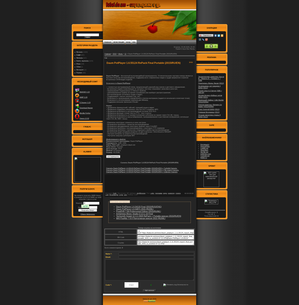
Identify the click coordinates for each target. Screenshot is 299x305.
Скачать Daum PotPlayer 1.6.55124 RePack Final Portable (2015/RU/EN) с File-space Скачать (142, 170)
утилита (178, 193)
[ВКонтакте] (215, 36)
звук (125, 195)
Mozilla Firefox (85, 113)
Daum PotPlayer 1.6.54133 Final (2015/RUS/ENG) (138, 207)
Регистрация (118, 42)
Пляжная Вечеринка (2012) (209, 112)
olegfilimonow (141, 193)
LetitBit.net (204, 148)
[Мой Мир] (200, 40)
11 (125, 54)
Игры (78, 64)
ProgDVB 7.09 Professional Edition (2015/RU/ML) (138, 211)
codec (152, 193)
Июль (120, 54)
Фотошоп (79, 70)
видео (165, 193)
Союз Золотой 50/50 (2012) (209, 109)
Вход (128, 42)
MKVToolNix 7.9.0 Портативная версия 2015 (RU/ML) (140, 218)
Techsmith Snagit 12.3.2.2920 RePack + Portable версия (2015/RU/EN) (148, 216)
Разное (79, 73)
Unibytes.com (205, 154)
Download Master (86, 108)
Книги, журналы (82, 61)
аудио (121, 195)
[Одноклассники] (222, 36)
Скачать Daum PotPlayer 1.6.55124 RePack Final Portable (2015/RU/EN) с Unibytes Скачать (142, 172)
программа (158, 193)
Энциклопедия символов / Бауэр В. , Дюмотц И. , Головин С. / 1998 (211, 78)
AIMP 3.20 (83, 97)
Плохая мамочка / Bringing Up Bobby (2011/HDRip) (210, 106)
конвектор (171, 193)
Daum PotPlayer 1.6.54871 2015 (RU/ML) (135, 209)
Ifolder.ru (203, 158)
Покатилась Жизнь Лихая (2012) (211, 83)
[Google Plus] (206, 40)
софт (107, 195)
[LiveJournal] (203, 40)
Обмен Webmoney (88, 214)
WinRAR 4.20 (85, 92)
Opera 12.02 (84, 118)
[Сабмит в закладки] (105, 59)
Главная (107, 42)
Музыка (79, 52)
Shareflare (204, 150)
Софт (78, 55)
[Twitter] (219, 36)
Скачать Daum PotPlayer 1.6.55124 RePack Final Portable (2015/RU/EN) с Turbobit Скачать (141, 168)
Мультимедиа (113, 195)
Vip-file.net (204, 152)
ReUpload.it (204, 144)
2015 (114, 54)
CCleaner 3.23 (85, 102)
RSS (134, 42)
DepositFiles (205, 146)
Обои (78, 67)
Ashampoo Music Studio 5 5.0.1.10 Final (134, 214)
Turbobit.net (204, 156)
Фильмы (79, 58)
